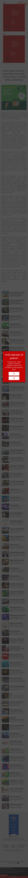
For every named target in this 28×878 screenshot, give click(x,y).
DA (14, 374)
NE (14, 378)
